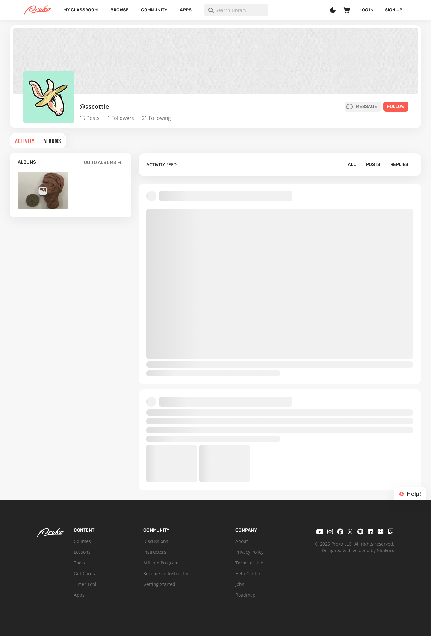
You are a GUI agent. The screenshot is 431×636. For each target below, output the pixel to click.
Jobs (239, 584)
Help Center (248, 573)
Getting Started (159, 584)
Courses (82, 541)
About (241, 541)
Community (154, 10)
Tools (79, 563)
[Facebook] (340, 531)
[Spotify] (360, 531)
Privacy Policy (249, 552)
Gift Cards (84, 573)
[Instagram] (330, 531)
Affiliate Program (161, 563)
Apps (186, 10)
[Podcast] (380, 531)
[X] (350, 531)
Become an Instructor (166, 573)
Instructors (154, 552)
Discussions (155, 541)
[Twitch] (390, 531)
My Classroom (80, 10)
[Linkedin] (370, 531)
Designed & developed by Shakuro (358, 550)
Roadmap (245, 595)
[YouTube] (320, 531)
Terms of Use (249, 563)
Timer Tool (85, 584)
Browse (119, 10)
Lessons (82, 552)
